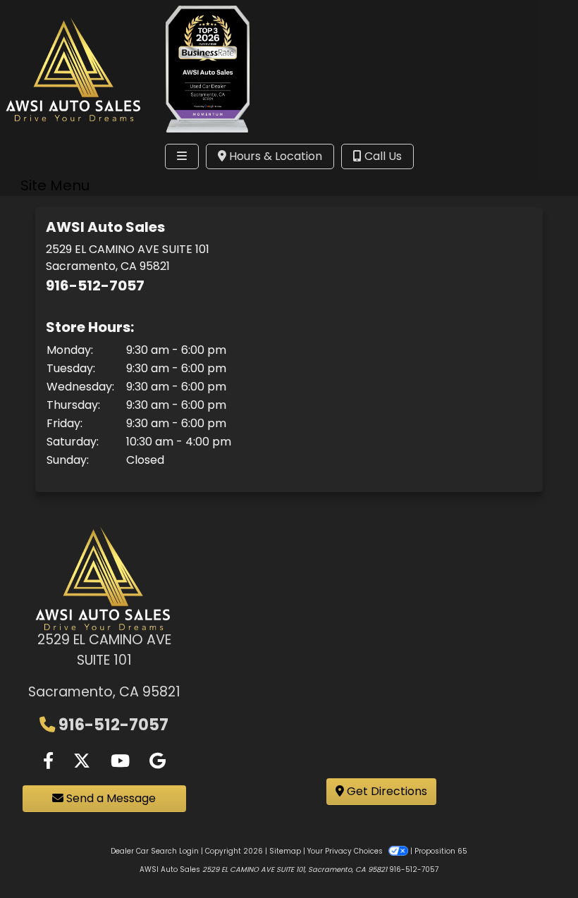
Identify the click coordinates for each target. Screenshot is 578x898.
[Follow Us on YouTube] (120, 761)
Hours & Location (274, 156)
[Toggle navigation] (182, 156)
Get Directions (385, 791)
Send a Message (109, 798)
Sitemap (285, 851)
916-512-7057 (95, 285)
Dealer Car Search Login (155, 851)
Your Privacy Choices (346, 851)
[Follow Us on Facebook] (48, 761)
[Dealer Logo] (74, 69)
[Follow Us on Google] (157, 761)
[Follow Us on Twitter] (81, 761)
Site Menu (55, 185)
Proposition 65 (440, 851)
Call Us (382, 156)
